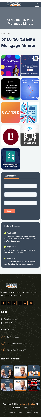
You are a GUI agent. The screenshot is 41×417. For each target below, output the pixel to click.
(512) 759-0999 (13, 337)
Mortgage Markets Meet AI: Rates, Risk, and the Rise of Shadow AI (20, 251)
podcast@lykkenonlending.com (19, 343)
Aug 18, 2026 (11, 247)
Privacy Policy (32, 412)
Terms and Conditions (12, 412)
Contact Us (8, 323)
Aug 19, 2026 (11, 233)
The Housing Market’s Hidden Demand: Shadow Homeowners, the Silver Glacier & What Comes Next (20, 239)
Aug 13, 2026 (11, 258)
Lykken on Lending (27, 404)
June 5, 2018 (5, 33)
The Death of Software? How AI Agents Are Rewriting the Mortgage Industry (20, 263)
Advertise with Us (10, 319)
